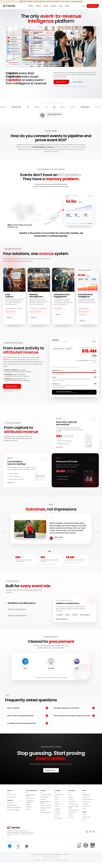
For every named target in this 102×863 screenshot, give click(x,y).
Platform (30, 6)
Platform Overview (11, 794)
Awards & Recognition (88, 799)
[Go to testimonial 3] (53, 551)
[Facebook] (94, 832)
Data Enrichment (44, 797)
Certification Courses (73, 804)
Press (70, 794)
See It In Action (75, 1)
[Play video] (30, 529)
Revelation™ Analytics (45, 807)
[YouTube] (90, 832)
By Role (46, 6)
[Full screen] (44, 522)
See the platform (77, 82)
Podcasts (71, 799)
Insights (70, 797)
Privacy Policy (37, 860)
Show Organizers (30, 798)
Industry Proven (86, 797)
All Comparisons (58, 818)
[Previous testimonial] (4, 531)
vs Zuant (56, 815)
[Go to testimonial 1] (49, 551)
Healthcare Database (45, 812)
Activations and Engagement (14, 807)
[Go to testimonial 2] (51, 551)
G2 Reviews (71, 817)
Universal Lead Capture (45, 794)
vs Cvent (56, 797)
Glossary (71, 815)
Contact (67, 6)
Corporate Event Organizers (30, 801)
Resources (54, 6)
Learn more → (60, 447)
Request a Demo (93, 6)
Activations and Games (45, 805)
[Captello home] (9, 6)
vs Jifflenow (57, 808)
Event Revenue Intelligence (13, 810)
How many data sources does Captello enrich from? (74, 716)
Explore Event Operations (64, 620)
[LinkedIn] (87, 832)
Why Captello (86, 794)
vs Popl (56, 799)
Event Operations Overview (30, 795)
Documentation (72, 801)
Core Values (85, 804)
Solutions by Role (11, 797)
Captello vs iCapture (59, 794)
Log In (84, 6)
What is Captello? (27, 708)
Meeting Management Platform (45, 802)
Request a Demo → (61, 82)
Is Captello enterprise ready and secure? (27, 723)
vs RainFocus (57, 804)
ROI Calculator (72, 812)
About (60, 6)
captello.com (66, 854)
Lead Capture (10, 803)
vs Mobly (56, 801)
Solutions (38, 6)
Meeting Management (12, 805)
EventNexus (43, 810)
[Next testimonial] (98, 531)
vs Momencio (57, 813)
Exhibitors (28, 804)
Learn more (10, 317)
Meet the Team (86, 801)
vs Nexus (56, 806)
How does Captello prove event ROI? (74, 708)
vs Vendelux (57, 811)
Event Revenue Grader (74, 810)
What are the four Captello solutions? (27, 716)
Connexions (43, 799)
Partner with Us (86, 806)
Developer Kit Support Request (74, 807)
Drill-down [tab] (68, 348)
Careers (84, 808)
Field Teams (29, 806)
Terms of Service (45, 860)
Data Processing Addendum (62, 860)
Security (52, 860)
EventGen (28, 809)
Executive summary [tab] (58, 348)
